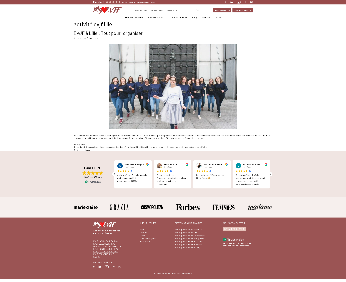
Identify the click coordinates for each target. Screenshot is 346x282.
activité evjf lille (82, 147)
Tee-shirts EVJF (179, 17)
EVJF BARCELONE (109, 251)
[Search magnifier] (198, 10)
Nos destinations (134, 17)
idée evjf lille (145, 147)
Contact (206, 17)
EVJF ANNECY (112, 246)
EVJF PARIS (111, 241)
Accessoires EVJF (157, 17)
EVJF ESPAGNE (100, 254)
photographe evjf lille (178, 147)
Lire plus (200, 138)
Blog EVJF (81, 144)
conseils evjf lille (95, 147)
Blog (194, 17)
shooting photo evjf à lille (197, 147)
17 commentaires (83, 150)
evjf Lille (136, 147)
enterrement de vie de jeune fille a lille (117, 147)
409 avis (98, 177)
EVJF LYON (98, 241)
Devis (218, 17)
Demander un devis (242, 10)
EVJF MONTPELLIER (102, 249)
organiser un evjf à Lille (160, 147)
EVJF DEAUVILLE (101, 243)
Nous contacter (222, 10)
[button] (270, 174)
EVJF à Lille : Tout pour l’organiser (108, 33)
